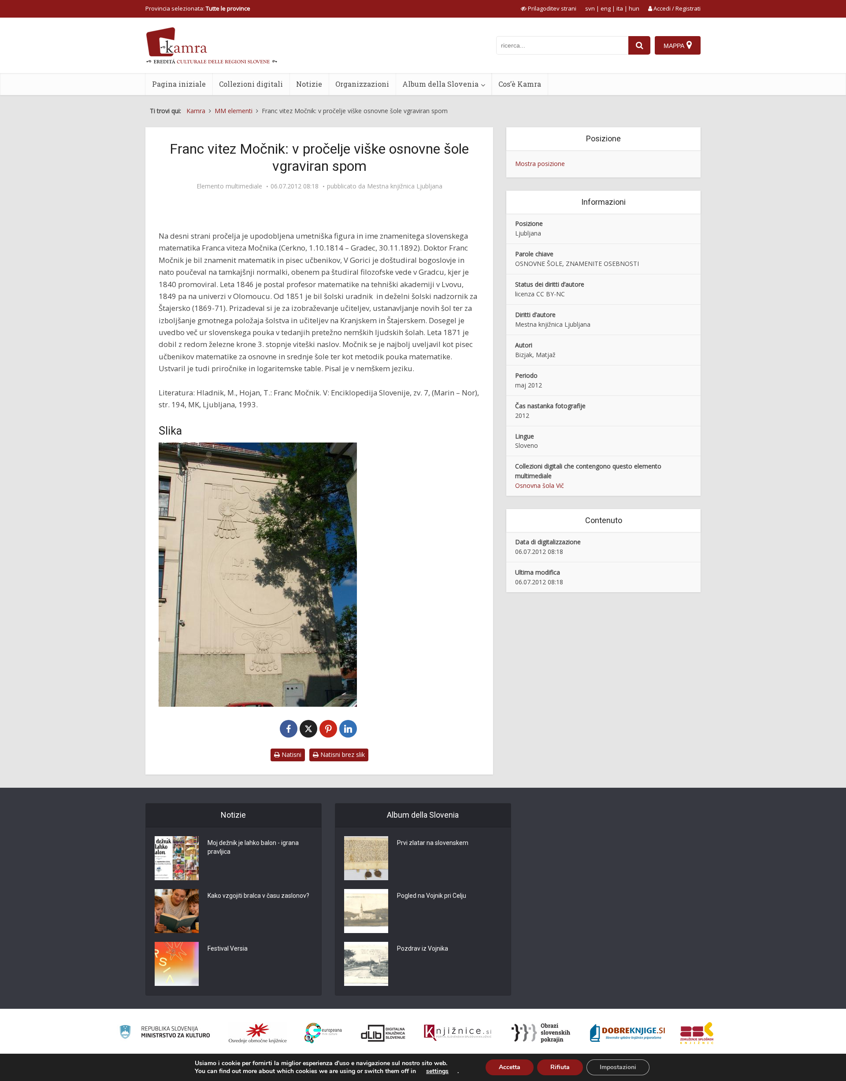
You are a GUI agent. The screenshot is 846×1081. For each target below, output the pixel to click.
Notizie (309, 84)
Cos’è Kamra (519, 84)
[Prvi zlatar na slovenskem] (366, 858)
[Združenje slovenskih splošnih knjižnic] (457, 1033)
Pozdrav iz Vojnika (422, 948)
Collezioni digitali (251, 84)
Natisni (290, 754)
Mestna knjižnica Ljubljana (404, 186)
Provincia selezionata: (197, 8)
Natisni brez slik (342, 754)
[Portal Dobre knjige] (627, 1033)
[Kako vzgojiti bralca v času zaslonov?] (177, 911)
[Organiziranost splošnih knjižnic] (257, 1033)
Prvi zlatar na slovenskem (432, 842)
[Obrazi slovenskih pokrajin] (541, 1033)
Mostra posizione (540, 163)
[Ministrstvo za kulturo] (164, 1033)
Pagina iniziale (179, 84)
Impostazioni (618, 1067)
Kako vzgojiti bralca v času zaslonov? (258, 895)
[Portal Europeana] (323, 1033)
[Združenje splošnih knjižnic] (696, 1033)
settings (437, 1071)
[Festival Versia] (177, 964)
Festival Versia (228, 948)
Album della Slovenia (440, 84)
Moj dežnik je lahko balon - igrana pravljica (253, 847)
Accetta (509, 1067)
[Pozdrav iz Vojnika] (366, 964)
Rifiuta (560, 1067)
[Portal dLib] (383, 1033)
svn (590, 8)
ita (619, 8)
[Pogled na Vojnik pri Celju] (366, 911)
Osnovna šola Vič (539, 485)
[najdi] (639, 45)
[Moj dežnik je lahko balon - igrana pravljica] (177, 858)
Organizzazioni (362, 84)
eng (606, 8)
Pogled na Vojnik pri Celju (431, 895)
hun (634, 8)
